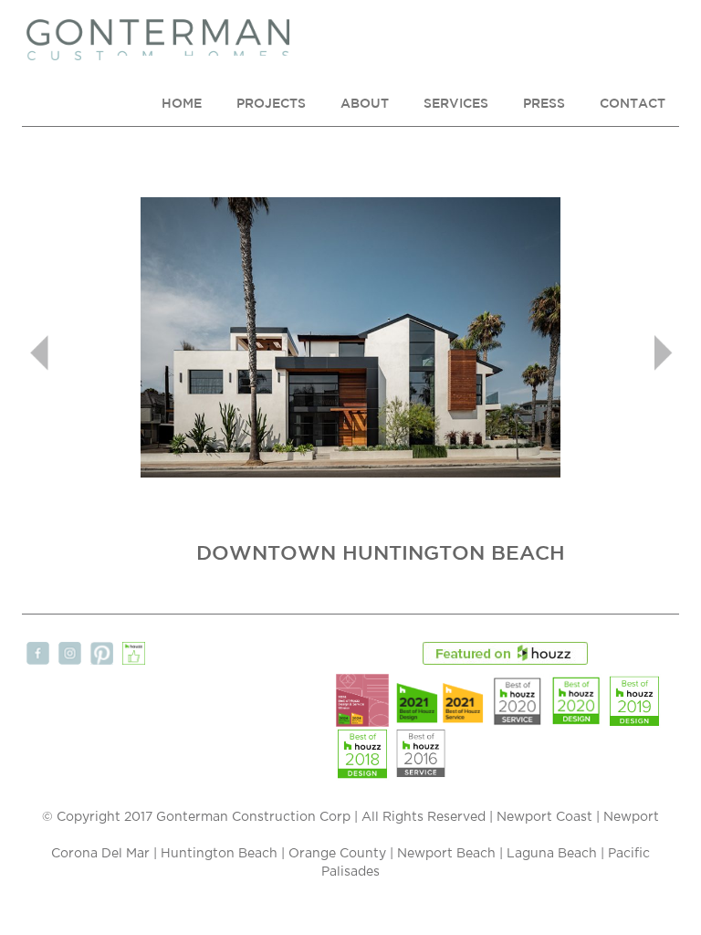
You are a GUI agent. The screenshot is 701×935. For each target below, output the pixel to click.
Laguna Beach (552, 853)
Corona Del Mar (100, 853)
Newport (631, 817)
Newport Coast (544, 817)
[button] (71, 269)
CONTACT (632, 103)
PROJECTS (271, 103)
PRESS (544, 103)
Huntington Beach (219, 853)
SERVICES (456, 103)
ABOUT (364, 103)
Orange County (337, 853)
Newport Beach (446, 853)
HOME (182, 103)
